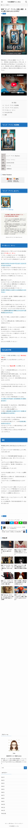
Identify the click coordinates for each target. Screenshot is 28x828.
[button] (3, 522)
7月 (3, 795)
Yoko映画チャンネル (14, 2)
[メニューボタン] (2, 2)
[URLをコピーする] (25, 522)
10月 (4, 804)
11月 (4, 807)
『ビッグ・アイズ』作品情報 (12, 105)
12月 (4, 810)
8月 (3, 798)
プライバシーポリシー (18, 823)
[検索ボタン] (26, 2)
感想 (6, 114)
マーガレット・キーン (10, 110)
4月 (3, 786)
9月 (3, 801)
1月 (3, 777)
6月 (3, 792)
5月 (3, 789)
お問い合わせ (11, 823)
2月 (3, 780)
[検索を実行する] (25, 767)
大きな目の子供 (8, 112)
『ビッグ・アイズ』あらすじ (12, 107)
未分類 (4, 13)
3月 (3, 783)
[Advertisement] (14, 667)
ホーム (6, 823)
